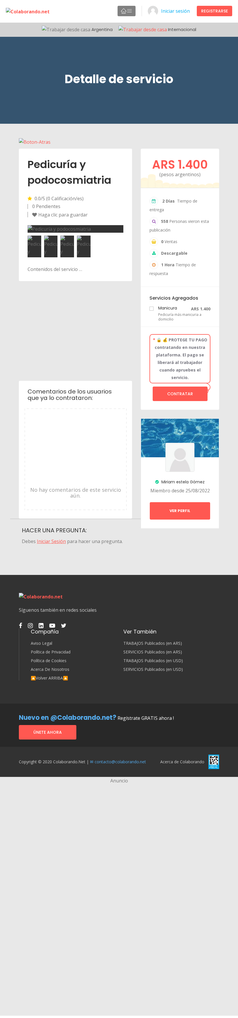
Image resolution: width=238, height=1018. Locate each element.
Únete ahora (47, 732)
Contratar (180, 394)
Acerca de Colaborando (182, 761)
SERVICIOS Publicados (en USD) (153, 669)
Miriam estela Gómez (182, 482)
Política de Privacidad (51, 652)
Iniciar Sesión (51, 541)
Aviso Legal (41, 643)
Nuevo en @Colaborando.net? (67, 717)
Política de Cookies (48, 660)
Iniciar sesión (175, 11)
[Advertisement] (75, 330)
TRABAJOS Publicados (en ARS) (152, 643)
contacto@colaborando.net (120, 761)
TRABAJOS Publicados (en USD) (153, 660)
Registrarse (214, 11)
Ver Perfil (180, 510)
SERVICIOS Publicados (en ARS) (152, 652)
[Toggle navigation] (127, 11)
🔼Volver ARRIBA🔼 (49, 678)
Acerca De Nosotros (50, 669)
